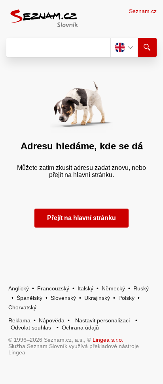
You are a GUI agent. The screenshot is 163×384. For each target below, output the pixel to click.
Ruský (141, 288)
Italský (85, 288)
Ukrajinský (97, 298)
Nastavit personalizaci (102, 320)
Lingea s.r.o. (108, 340)
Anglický (18, 288)
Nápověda (51, 320)
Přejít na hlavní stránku (81, 218)
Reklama (19, 320)
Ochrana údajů (80, 327)
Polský (126, 298)
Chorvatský (22, 307)
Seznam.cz (143, 11)
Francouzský (53, 288)
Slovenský (63, 298)
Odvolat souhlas (31, 327)
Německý (113, 288)
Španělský (29, 298)
